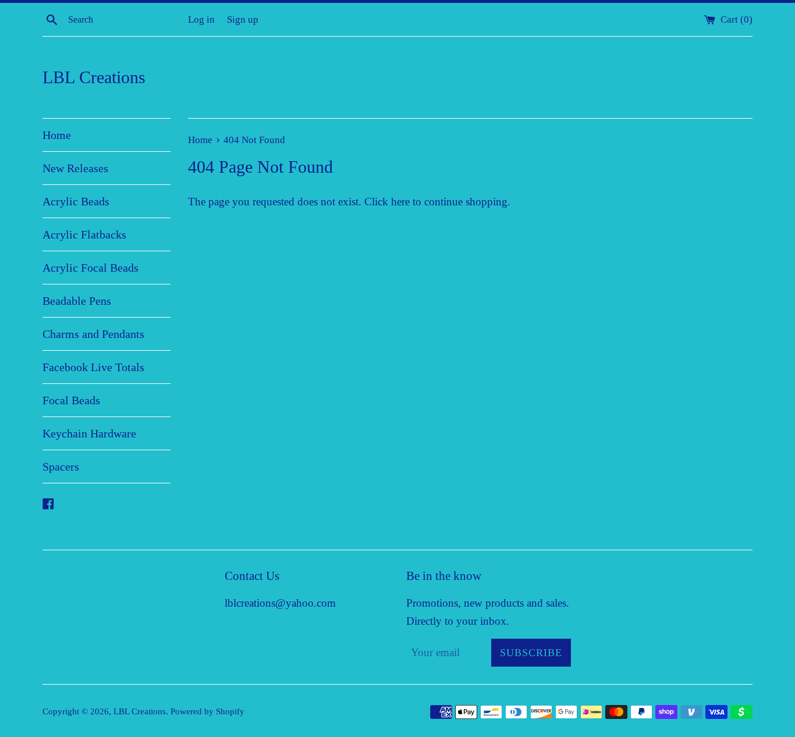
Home (56, 135)
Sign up (242, 19)
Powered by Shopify (207, 711)
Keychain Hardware (89, 433)
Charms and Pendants (93, 333)
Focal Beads (71, 400)
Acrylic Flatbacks (84, 234)
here (400, 201)
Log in (201, 19)
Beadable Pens (76, 300)
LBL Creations (93, 77)
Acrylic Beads (75, 201)
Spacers (60, 466)
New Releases (75, 168)
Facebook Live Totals (93, 367)
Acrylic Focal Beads (90, 267)
